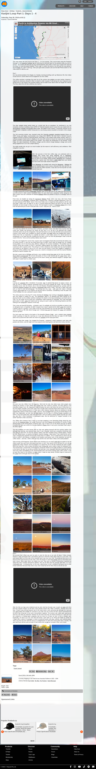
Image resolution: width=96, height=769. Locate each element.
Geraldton (26, 200)
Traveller (8, 749)
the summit (37, 405)
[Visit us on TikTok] (84, 767)
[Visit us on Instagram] (74, 767)
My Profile (31, 681)
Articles (30, 760)
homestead (40, 287)
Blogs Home (4, 11)
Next (49, 671)
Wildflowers (31, 757)
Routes (30, 751)
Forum (90, 6)
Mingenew (68, 155)
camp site (57, 441)
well (30, 203)
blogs (18, 67)
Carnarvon (38, 199)
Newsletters (54, 749)
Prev (33, 671)
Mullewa (67, 164)
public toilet (57, 160)
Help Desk (77, 749)
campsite (22, 283)
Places (50, 422)
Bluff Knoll (39, 413)
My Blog (37, 681)
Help (81, 6)
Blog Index (7, 694)
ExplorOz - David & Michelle (24, 11)
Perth (31, 75)
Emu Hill (45, 446)
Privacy (81, 754)
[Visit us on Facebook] (70, 767)
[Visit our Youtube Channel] (79, 767)
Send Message (51, 681)
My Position (43, 681)
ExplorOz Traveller (27, 63)
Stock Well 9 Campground (20, 256)
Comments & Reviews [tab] (10, 691)
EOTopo (30, 128)
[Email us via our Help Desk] (93, 767)
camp (61, 256)
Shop (7, 760)
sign (16, 191)
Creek (51, 314)
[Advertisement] (42, 709)
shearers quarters (24, 287)
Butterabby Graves (35, 191)
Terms (76, 754)
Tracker (8, 754)
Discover (72, 6)
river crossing (67, 314)
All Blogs (12, 11)
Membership (9, 757)
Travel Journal (18, 668)
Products (61, 6)
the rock (47, 310)
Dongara (34, 155)
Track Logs (31, 754)
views (61, 310)
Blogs (52, 754)
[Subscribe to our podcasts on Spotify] (88, 767)
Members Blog (42, 671)
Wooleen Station (60, 205)
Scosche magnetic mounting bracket (54, 134)
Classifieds (54, 757)
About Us (76, 751)
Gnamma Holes (24, 422)
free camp (53, 254)
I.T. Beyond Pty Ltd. (10, 767)
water (50, 233)
